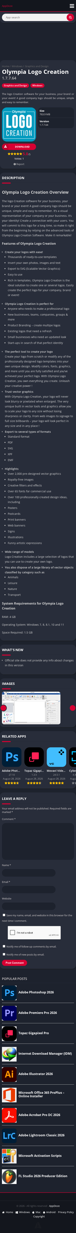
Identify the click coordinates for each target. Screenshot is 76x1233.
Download (22, 146)
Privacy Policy (66, 1212)
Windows (17, 66)
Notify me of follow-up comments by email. (31, 946)
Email (6, 882)
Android (51, 1212)
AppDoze (54, 1206)
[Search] (70, 17)
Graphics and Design (37, 66)
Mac (38, 1212)
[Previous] (3, 708)
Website (6, 898)
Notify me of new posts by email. (25, 954)
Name (6, 865)
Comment (9, 819)
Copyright (39, 1216)
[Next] (72, 708)
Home (5, 66)
